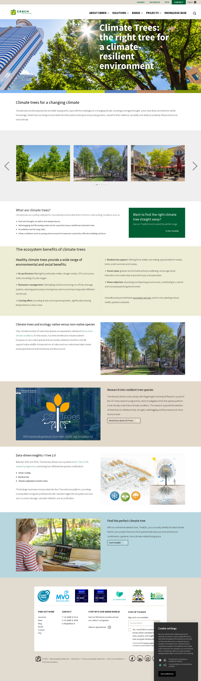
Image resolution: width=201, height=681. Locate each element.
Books (40, 627)
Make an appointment (97, 627)
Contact (178, 2)
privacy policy (149, 643)
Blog (40, 624)
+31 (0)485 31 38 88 (70, 620)
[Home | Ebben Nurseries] (21, 12)
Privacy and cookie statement (93, 659)
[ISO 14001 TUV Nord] (100, 596)
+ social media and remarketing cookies (180, 665)
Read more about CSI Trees (121, 420)
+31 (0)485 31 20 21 (70, 617)
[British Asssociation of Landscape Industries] (157, 596)
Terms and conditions (115, 659)
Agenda (140, 2)
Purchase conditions (50, 662)
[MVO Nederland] (62, 596)
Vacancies (154, 2)
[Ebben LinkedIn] (140, 658)
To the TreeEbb (172, 231)
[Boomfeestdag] (138, 596)
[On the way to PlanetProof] (43, 596)
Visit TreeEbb (115, 542)
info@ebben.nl (69, 624)
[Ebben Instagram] (147, 658)
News (40, 620)
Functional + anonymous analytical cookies (178, 660)
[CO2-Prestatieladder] (119, 596)
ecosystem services (142, 297)
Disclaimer (76, 659)
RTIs (167, 2)
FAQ (39, 633)
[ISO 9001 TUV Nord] (81, 596)
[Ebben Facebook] (132, 658)
